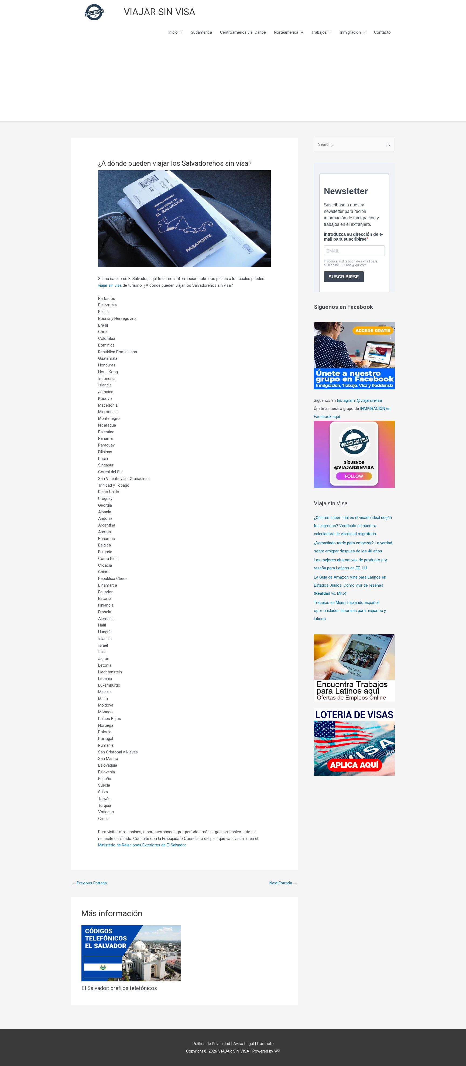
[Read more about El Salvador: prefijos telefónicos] (131, 953)
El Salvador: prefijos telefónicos (119, 988)
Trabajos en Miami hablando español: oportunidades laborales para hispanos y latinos (350, 610)
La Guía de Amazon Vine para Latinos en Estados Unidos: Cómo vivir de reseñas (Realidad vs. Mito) (350, 585)
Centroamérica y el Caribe (243, 32)
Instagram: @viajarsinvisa (359, 400)
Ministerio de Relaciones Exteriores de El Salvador (142, 845)
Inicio (173, 32)
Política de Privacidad (212, 1043)
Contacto (382, 32)
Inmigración (350, 32)
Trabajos (319, 32)
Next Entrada (283, 883)
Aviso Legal (244, 1043)
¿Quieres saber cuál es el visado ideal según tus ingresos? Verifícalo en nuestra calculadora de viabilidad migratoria (353, 525)
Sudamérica (201, 32)
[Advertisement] (233, 81)
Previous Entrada (89, 883)
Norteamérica (286, 32)
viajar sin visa (110, 285)
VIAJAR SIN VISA (159, 12)
